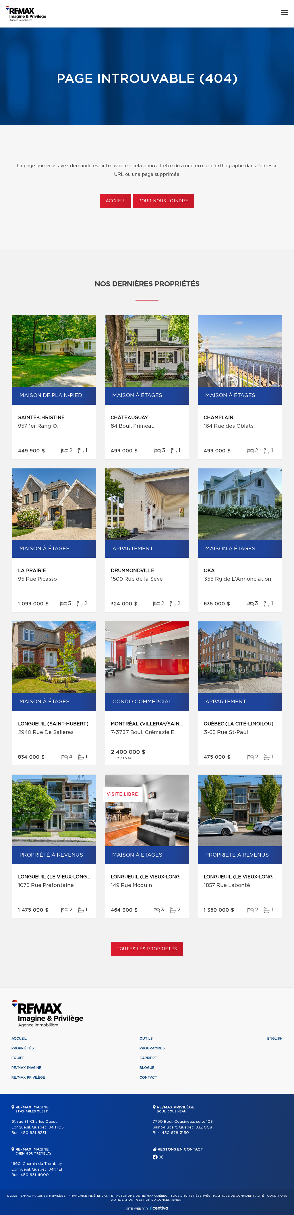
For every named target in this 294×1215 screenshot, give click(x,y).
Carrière (148, 1058)
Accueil (115, 201)
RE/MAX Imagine (26, 1067)
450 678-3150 (175, 1133)
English (275, 1038)
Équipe (18, 1058)
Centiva (159, 1208)
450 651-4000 (34, 1175)
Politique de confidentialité (238, 1195)
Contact (148, 1077)
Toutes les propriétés (147, 949)
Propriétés (22, 1048)
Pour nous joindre (163, 201)
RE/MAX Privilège (28, 1077)
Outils (146, 1038)
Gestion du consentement (159, 1199)
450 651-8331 (33, 1133)
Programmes (152, 1048)
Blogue (147, 1067)
